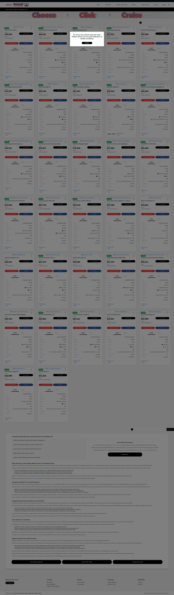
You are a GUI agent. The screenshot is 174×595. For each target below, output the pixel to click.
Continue (87, 43)
